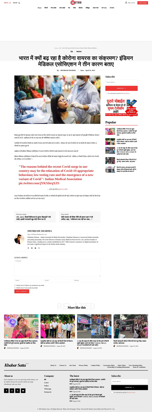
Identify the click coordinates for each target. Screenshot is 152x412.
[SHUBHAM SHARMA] (19, 239)
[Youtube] (23, 390)
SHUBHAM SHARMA (68, 70)
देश (60, 48)
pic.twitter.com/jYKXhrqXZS (39, 183)
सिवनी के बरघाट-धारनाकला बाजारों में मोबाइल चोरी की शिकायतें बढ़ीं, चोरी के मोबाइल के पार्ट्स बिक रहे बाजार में (126, 169)
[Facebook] (52, 129)
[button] (17, 3)
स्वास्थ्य (78, 52)
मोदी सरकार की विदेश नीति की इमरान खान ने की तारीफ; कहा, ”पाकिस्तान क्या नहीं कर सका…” (77, 218)
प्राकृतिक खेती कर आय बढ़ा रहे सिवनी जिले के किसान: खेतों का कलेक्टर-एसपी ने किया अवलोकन (127, 141)
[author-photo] (5, 348)
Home (56, 48)
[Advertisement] (76, 25)
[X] (56, 129)
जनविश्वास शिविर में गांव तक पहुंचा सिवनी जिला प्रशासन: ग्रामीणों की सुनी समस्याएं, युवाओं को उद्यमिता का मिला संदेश (21, 343)
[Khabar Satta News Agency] (76, 2)
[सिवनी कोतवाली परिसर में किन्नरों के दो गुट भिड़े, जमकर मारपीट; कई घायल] (110, 160)
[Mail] (35, 247)
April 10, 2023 (63, 189)
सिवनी (71, 384)
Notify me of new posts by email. (27, 288)
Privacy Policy (125, 93)
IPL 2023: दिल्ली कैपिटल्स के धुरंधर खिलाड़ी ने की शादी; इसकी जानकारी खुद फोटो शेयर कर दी (33, 218)
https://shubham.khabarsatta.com (37, 234)
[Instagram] (32, 247)
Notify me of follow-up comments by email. (30, 285)
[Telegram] (71, 129)
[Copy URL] (75, 129)
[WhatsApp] (66, 129)
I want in (120, 88)
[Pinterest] (61, 129)
